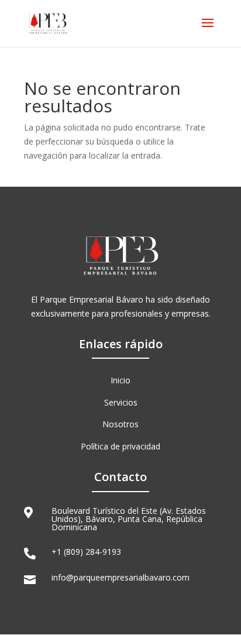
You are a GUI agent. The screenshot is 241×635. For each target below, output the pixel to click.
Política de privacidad (120, 446)
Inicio (120, 380)
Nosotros (120, 424)
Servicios (120, 402)
